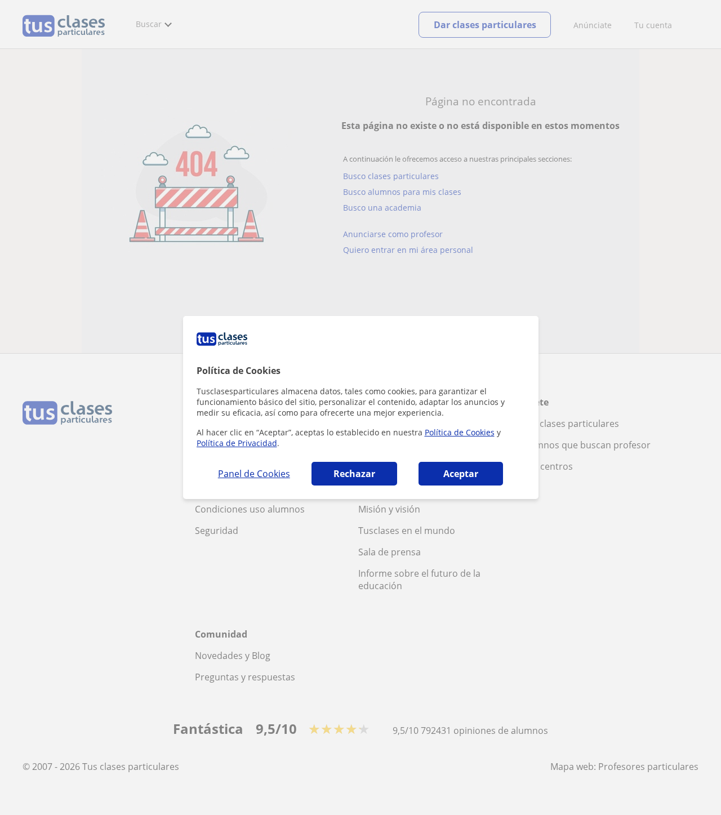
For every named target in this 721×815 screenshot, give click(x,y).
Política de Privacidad (237, 443)
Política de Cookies (460, 432)
